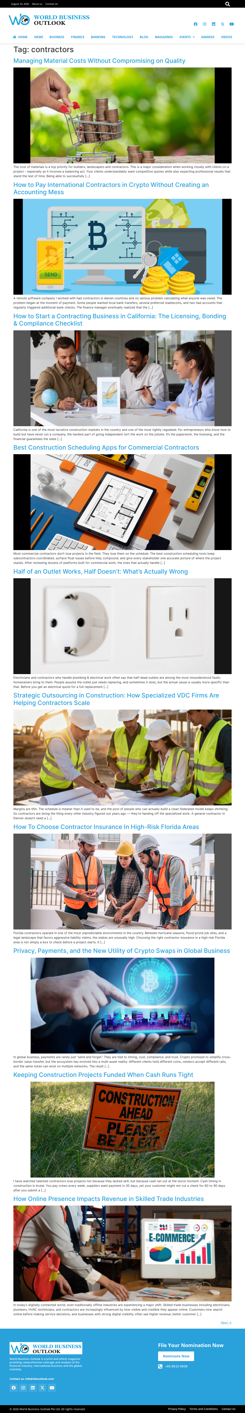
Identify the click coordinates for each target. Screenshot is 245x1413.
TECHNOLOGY (122, 37)
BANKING (98, 37)
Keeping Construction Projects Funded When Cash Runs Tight (103, 1074)
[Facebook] (195, 24)
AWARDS (207, 37)
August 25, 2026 (20, 4)
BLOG (144, 37)
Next (226, 1322)
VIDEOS (226, 37)
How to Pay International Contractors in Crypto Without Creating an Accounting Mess (111, 188)
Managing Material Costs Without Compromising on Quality (99, 60)
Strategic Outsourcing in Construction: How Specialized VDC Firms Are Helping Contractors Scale (116, 699)
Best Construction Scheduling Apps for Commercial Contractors (106, 447)
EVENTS (185, 37)
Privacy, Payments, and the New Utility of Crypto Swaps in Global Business (121, 950)
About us (37, 4)
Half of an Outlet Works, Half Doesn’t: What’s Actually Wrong (100, 571)
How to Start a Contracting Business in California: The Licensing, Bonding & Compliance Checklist (119, 319)
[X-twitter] (222, 24)
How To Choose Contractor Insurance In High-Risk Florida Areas (106, 827)
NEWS (38, 37)
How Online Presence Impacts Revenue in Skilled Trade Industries (108, 1198)
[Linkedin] (213, 24)
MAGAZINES (164, 37)
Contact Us (51, 4)
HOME (23, 37)
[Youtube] (231, 24)
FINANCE (77, 37)
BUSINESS (57, 37)
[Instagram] (204, 24)
